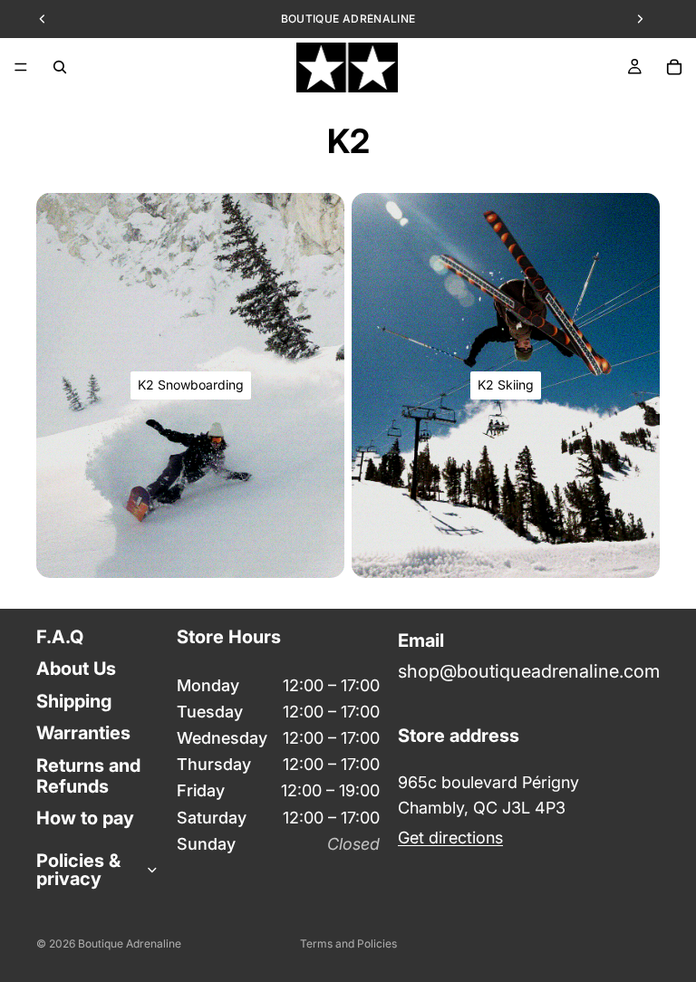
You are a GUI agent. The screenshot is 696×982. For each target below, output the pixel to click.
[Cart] (674, 67)
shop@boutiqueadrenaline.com (529, 671)
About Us (76, 668)
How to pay (85, 818)
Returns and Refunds (88, 775)
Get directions (450, 837)
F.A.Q (59, 637)
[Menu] (21, 67)
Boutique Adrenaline (129, 943)
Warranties (83, 733)
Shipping (73, 700)
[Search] (60, 67)
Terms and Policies (348, 943)
